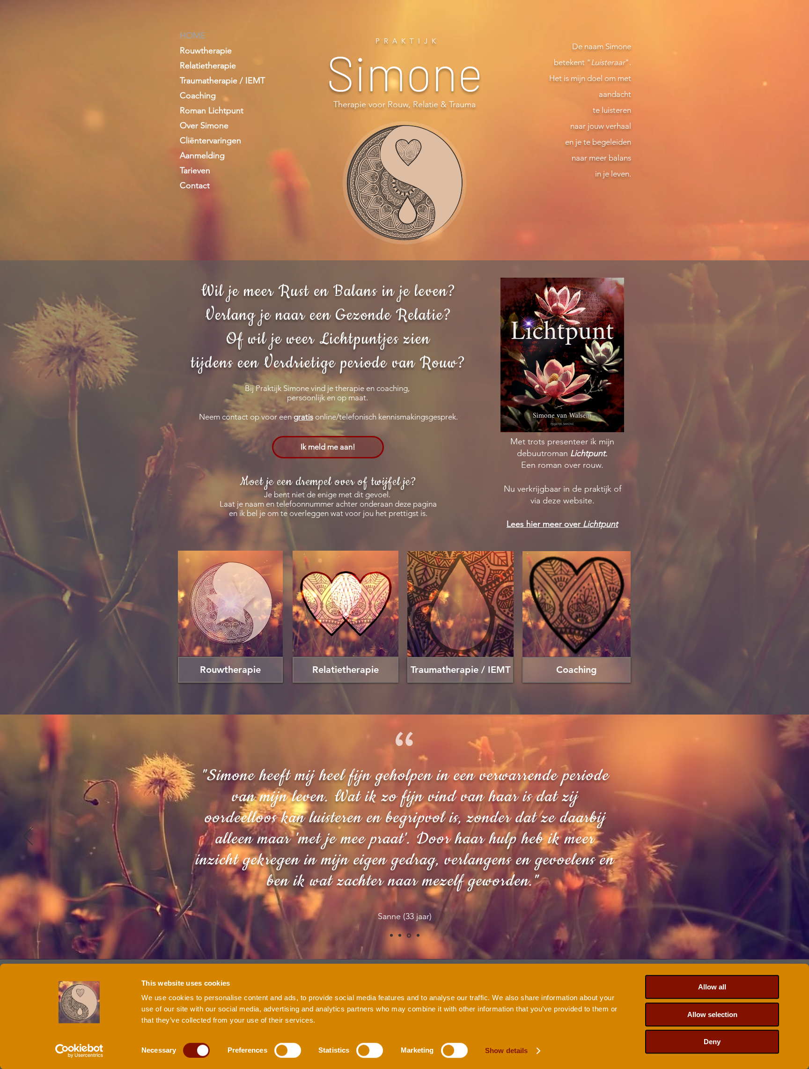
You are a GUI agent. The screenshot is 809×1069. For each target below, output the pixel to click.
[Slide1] (391, 935)
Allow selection (712, 1014)
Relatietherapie (208, 65)
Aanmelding (202, 155)
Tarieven (195, 170)
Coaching (198, 95)
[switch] (287, 1050)
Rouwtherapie (206, 50)
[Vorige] (28, 837)
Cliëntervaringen (210, 140)
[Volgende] (781, 837)
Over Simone (204, 125)
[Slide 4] (417, 935)
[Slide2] (399, 935)
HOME (193, 35)
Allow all (712, 987)
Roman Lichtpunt (211, 110)
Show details (506, 1050)
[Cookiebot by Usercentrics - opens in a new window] (79, 1051)
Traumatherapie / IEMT (222, 80)
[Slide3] (408, 935)
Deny (712, 1042)
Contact (195, 185)
